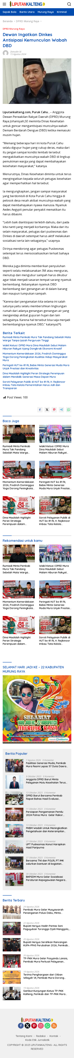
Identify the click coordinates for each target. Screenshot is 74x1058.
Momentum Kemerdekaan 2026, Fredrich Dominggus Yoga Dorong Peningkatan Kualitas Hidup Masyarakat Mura (35, 357)
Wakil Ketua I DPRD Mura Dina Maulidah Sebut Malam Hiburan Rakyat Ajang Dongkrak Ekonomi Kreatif (34, 347)
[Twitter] (27, 1026)
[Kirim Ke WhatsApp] (68, 409)
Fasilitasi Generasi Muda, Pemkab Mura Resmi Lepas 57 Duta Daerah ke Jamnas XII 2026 (47, 765)
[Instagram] (41, 1026)
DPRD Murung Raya (14, 28)
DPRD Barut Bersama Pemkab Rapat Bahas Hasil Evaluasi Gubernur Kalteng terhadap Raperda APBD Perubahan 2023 (45, 797)
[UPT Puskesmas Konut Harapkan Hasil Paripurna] (14, 847)
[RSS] (54, 1026)
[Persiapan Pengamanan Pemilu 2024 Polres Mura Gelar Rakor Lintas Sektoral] (14, 814)
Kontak (54, 1036)
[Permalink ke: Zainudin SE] (5, 52)
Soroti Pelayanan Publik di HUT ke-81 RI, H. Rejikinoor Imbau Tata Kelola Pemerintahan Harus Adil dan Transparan (34, 385)
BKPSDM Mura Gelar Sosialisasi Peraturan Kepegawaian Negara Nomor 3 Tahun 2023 (45, 878)
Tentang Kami (24, 1036)
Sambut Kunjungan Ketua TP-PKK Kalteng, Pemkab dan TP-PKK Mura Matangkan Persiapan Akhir (44, 992)
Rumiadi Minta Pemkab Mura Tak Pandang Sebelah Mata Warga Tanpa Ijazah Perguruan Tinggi (37, 339)
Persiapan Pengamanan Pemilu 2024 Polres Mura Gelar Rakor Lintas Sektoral (44, 813)
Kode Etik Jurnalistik (37, 1040)
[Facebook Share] (40, 409)
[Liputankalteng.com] (26, 4)
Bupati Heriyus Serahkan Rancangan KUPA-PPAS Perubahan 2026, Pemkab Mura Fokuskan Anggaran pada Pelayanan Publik (45, 944)
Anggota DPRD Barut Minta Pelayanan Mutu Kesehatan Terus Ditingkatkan (46, 781)
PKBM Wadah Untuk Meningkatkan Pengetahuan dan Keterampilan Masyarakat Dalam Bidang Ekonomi (46, 829)
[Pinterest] (34, 1026)
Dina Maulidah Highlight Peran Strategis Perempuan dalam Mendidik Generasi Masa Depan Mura (33, 375)
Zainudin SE (15, 51)
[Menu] (5, 4)
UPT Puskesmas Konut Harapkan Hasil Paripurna (45, 846)
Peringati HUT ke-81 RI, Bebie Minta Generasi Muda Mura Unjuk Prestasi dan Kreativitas (36, 367)
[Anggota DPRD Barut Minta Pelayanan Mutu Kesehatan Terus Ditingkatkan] (14, 782)
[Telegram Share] (61, 409)
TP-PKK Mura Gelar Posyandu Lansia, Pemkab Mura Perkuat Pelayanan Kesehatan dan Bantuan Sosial (45, 960)
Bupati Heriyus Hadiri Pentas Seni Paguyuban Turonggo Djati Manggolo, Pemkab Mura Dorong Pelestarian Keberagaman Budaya (46, 927)
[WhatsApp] (47, 1026)
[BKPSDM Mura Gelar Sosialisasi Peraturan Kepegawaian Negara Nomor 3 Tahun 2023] (14, 879)
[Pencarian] (69, 4)
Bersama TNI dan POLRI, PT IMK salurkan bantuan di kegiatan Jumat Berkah (45, 862)
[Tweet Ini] (47, 409)
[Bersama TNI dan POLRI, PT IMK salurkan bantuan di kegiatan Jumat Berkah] (14, 863)
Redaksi (41, 1036)
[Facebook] (21, 1026)
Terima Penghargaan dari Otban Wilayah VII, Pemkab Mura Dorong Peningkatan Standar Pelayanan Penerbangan (43, 976)
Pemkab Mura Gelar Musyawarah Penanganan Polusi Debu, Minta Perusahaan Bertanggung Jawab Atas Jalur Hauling (46, 911)
